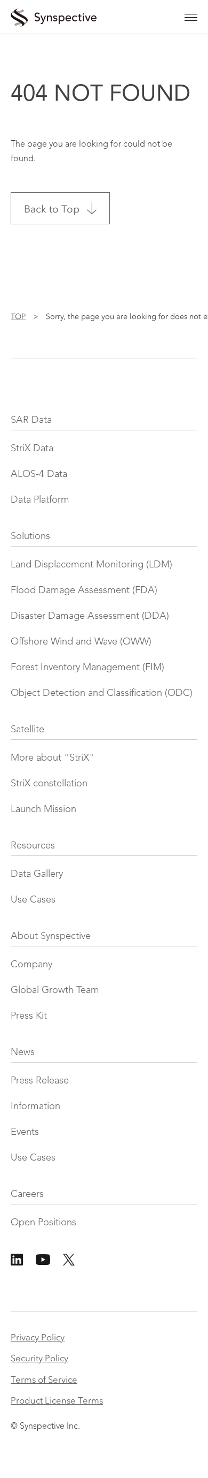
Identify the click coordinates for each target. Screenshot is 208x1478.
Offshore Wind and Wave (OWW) (81, 642)
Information (35, 1106)
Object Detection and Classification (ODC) (102, 693)
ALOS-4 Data (39, 474)
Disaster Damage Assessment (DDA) (90, 616)
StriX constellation (49, 784)
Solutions (30, 536)
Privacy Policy (38, 1336)
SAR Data (31, 420)
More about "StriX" (52, 758)
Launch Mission (43, 809)
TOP (18, 316)
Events (25, 1132)
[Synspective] (54, 15)
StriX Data (32, 448)
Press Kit (29, 1016)
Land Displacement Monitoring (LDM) (91, 565)
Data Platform (40, 500)
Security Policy (39, 1357)
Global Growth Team (55, 990)
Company (31, 964)
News (23, 1052)
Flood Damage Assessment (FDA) (84, 590)
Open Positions (43, 1222)
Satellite (27, 729)
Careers (27, 1194)
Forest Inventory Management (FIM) (87, 667)
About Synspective (51, 936)
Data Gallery (37, 874)
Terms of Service (44, 1378)
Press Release (40, 1081)
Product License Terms (57, 1399)
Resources (33, 846)
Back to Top (51, 208)
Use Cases (33, 900)
